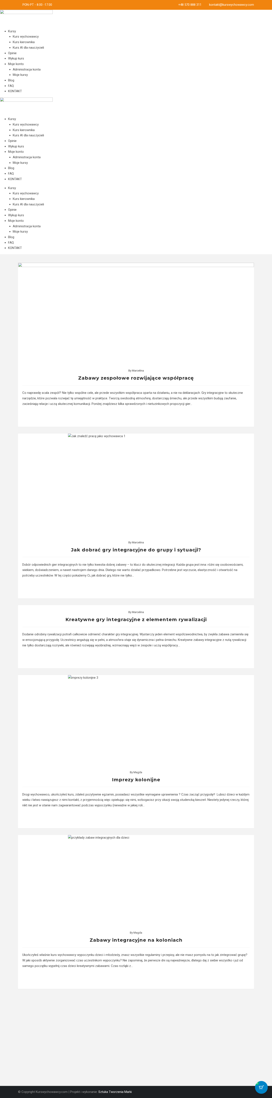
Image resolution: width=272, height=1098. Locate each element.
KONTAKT (15, 91)
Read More (136, 416)
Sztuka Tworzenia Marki (115, 1092)
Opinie (12, 53)
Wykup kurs (16, 58)
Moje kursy (20, 75)
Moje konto (16, 64)
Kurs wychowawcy (26, 36)
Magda (137, 772)
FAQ (11, 86)
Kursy (12, 31)
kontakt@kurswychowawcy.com (231, 5)
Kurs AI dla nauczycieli (28, 47)
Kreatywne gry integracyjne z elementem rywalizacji (136, 619)
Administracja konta (27, 69)
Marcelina (138, 370)
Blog (11, 80)
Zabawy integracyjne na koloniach (136, 940)
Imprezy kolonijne (136, 780)
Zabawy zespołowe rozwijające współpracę (136, 378)
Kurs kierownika (24, 42)
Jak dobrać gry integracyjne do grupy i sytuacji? (136, 550)
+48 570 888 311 (189, 5)
